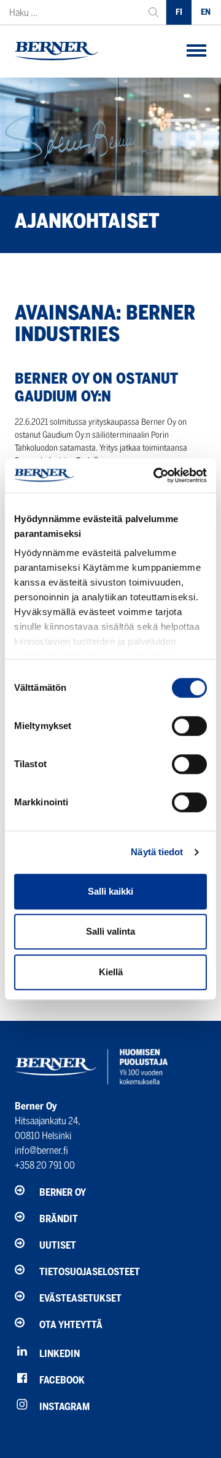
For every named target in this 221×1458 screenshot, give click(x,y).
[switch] (189, 726)
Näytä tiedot (157, 852)
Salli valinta (110, 931)
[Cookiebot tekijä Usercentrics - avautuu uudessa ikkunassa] (156, 475)
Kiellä (111, 972)
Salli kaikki (110, 891)
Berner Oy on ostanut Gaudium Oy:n (96, 387)
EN (206, 12)
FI (179, 12)
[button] (196, 51)
